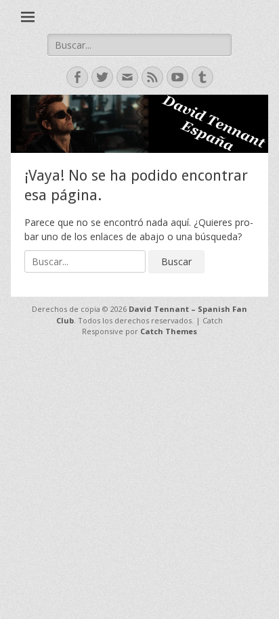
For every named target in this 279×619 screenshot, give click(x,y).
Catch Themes (168, 331)
